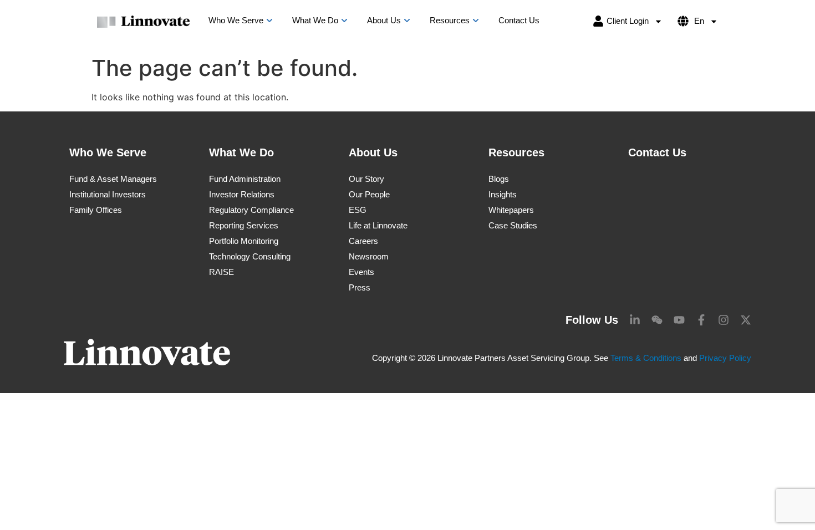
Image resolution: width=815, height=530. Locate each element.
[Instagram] (723, 319)
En (699, 21)
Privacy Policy (725, 358)
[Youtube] (679, 319)
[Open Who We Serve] (269, 20)
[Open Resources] (475, 20)
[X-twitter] (745, 319)
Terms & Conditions (645, 358)
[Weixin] (657, 319)
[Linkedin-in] (634, 319)
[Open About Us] (407, 20)
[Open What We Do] (344, 20)
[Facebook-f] (701, 319)
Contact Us (657, 152)
